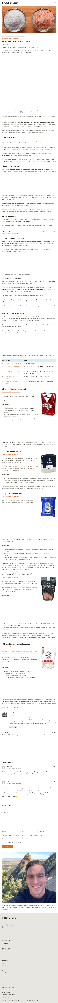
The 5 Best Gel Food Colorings (10, 734)
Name (4, 831)
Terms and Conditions (8, 987)
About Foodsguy (6, 943)
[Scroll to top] (54, 1000)
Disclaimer (5, 990)
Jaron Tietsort (6, 44)
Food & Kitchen (15, 38)
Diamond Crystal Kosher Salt (14, 363)
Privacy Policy (5, 997)
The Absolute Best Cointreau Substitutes (45, 734)
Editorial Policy (6, 992)
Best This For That (6, 38)
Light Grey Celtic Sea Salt (13, 371)
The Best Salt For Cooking (14, 707)
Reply (54, 766)
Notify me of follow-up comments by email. (15, 839)
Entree (3, 970)
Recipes (4, 965)
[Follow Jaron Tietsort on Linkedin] (15, 727)
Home (3, 963)
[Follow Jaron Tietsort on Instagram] (12, 727)
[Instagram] (9, 948)
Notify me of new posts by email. (12, 842)
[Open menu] (54, 3)
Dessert (4, 968)
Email (23, 831)
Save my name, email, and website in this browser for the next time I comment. (22, 835)
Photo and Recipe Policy (8, 994)
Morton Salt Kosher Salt (12, 366)
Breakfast (4, 972)
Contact (4, 946)
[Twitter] (6, 948)
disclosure (29, 47)
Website (42, 831)
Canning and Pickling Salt (20, 466)
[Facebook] (3, 948)
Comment (5, 812)
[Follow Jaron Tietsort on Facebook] (10, 727)
